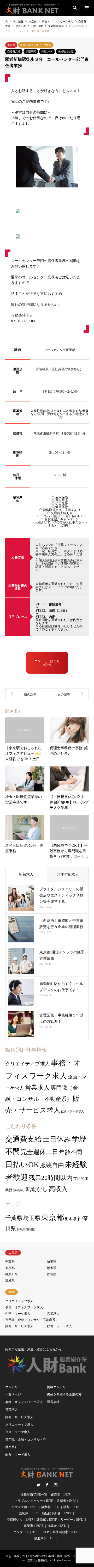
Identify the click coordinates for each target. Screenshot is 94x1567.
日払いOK (47, 51)
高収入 (58, 1189)
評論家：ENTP (47, 1519)
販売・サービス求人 (19, 1326)
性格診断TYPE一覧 (34, 1494)
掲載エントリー (58, 1387)
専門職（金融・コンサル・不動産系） (31, 1320)
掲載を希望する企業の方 (64, 1394)
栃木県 (71, 1219)
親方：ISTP (71, 1507)
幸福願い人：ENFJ (20, 1519)
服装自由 (52, 1165)
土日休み (57, 1139)
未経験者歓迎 (66, 51)
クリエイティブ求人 (27, 1063)
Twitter (38, 1485)
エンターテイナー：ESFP (31, 1532)
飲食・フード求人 (72, 1111)
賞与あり (19, 1190)
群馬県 (21, 1229)
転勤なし (37, 1189)
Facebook (47, 1485)
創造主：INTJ (60, 1494)
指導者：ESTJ (57, 1526)
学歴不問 (31, 51)
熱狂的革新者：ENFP (57, 1513)
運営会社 (53, 1402)
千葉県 (13, 1218)
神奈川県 (11, 1274)
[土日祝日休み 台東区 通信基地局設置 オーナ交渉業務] (26, 694)
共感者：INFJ (66, 1501)
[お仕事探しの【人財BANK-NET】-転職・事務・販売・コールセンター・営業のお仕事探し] (32, 8)
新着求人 (26, 874)
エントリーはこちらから (47, 662)
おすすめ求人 (68, 874)
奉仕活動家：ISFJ (64, 1532)
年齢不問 (70, 1152)
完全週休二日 (39, 1152)
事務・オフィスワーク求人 (35, 45)
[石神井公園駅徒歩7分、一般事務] (68, 694)
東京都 (11, 45)
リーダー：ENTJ (72, 1519)
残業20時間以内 (51, 1177)
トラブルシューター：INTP (34, 1501)
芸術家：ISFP (28, 1513)
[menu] (86, 8)
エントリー (13, 1387)
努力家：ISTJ (50, 1507)
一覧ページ (13, 1394)
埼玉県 (31, 1218)
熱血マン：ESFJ (45, 1538)
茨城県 (30, 1229)
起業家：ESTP (34, 1526)
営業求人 (37, 1087)
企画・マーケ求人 (17, 1313)
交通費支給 (13, 51)
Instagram (55, 1485)
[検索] (74, 8)
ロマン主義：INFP (24, 1507)
